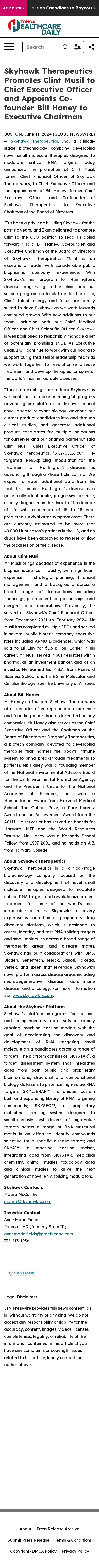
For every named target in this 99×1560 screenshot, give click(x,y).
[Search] (65, 47)
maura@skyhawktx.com (27, 1201)
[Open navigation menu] (9, 47)
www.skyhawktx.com (33, 995)
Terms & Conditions (73, 1540)
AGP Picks (13, 8)
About (25, 1528)
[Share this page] (91, 47)
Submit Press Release (29, 1540)
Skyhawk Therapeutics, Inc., (40, 141)
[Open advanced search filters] (77, 47)
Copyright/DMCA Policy (33, 1551)
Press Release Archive (58, 1528)
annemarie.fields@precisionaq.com (38, 1233)
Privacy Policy (75, 1551)
